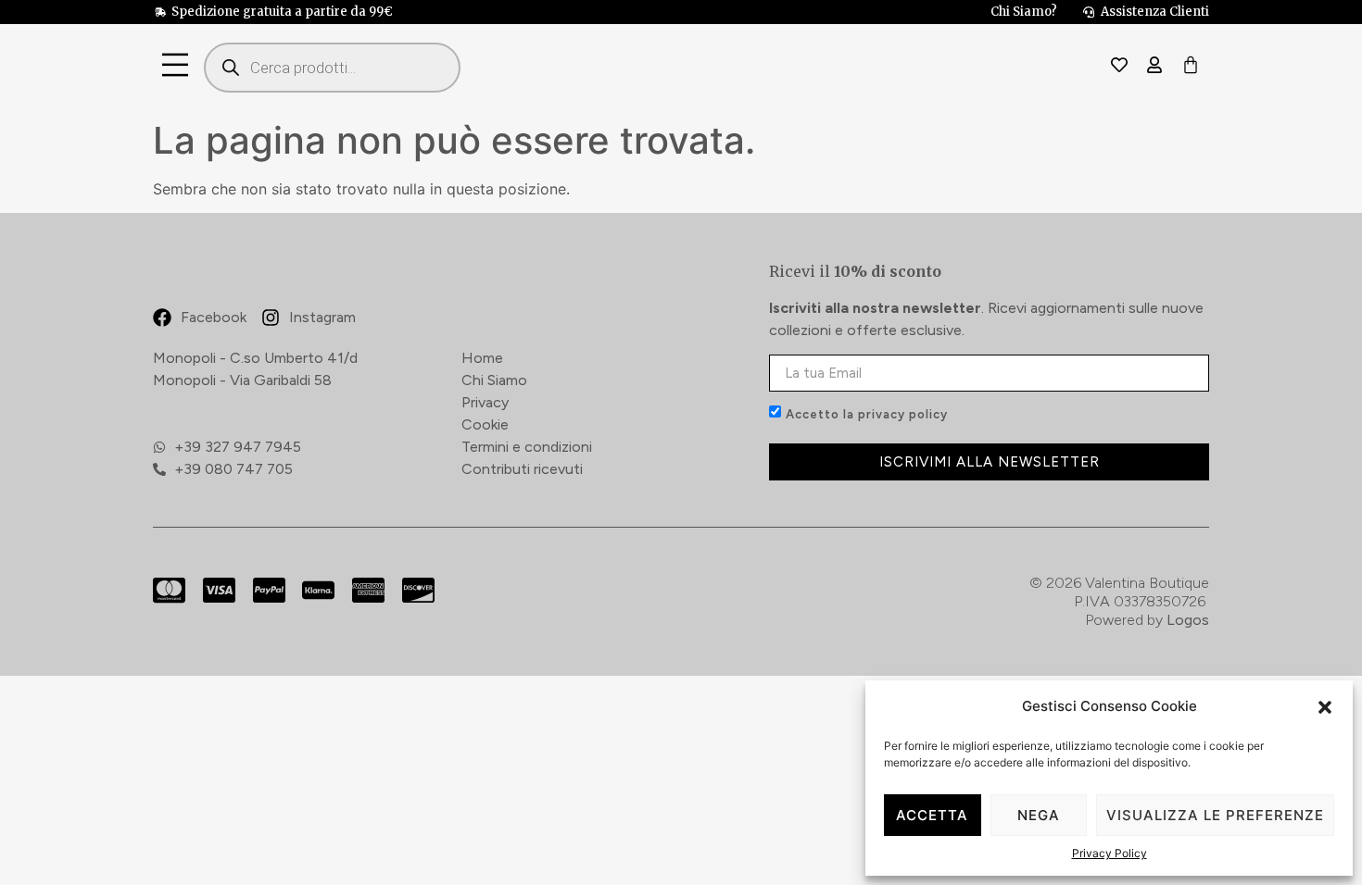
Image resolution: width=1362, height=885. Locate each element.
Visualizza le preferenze (1215, 815)
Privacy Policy (1109, 853)
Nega (1038, 815)
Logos (1188, 620)
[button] (1325, 707)
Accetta (932, 815)
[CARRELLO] (1190, 66)
